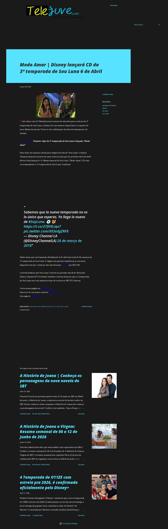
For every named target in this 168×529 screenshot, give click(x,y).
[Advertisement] (64, 35)
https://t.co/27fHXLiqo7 (42, 226)
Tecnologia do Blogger (69, 523)
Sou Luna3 (105, 114)
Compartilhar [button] (107, 94)
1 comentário (37, 515)
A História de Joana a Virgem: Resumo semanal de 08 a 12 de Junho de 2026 (48, 431)
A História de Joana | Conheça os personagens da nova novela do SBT (51, 381)
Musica (104, 108)
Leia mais (81, 414)
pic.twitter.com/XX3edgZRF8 (46, 231)
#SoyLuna (36, 221)
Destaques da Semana (109, 105)
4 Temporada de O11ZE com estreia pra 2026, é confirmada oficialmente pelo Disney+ (49, 482)
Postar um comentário (41, 414)
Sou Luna (105, 111)
